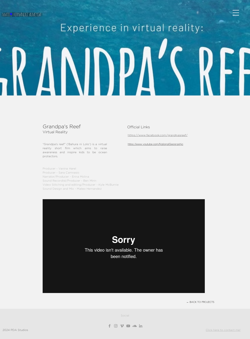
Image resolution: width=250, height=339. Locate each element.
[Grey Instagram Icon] (115, 326)
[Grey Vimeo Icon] (122, 326)
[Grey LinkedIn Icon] (140, 326)
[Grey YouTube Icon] (128, 326)
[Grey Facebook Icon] (109, 326)
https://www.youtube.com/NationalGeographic (155, 144)
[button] (236, 13)
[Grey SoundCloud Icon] (134, 326)
